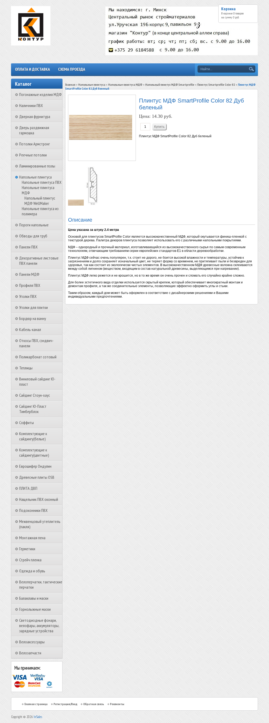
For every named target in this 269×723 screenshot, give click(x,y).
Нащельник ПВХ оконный (38, 499)
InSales (38, 717)
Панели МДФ (29, 274)
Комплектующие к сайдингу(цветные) (34, 452)
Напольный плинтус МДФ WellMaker (39, 200)
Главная (70, 84)
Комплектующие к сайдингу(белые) (33, 436)
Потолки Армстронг (34, 143)
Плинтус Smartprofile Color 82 (216, 84)
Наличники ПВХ (31, 105)
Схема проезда (71, 69)
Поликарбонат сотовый (37, 356)
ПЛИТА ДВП (28, 488)
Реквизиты (117, 704)
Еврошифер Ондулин (35, 466)
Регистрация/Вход (65, 704)
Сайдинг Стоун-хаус (34, 395)
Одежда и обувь (32, 570)
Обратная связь (93, 704)
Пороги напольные (34, 224)
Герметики (27, 548)
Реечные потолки (33, 154)
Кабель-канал (30, 329)
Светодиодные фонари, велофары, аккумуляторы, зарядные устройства (39, 625)
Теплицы (26, 367)
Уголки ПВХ (28, 296)
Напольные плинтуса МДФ (125, 84)
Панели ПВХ (28, 247)
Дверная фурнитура (34, 116)
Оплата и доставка (32, 69)
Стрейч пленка (30, 559)
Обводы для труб (33, 235)
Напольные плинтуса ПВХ (41, 182)
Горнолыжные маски (35, 609)
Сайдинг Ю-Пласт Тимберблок (32, 409)
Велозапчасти (30, 652)
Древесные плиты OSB (36, 477)
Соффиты (26, 422)
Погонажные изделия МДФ (40, 94)
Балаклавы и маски (33, 598)
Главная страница (36, 704)
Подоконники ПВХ (33, 510)
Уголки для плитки (33, 307)
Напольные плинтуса (35, 177)
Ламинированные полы (37, 166)
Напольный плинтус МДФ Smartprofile (169, 84)
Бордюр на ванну (32, 318)
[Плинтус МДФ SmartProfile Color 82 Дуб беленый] (76, 204)
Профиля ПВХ (29, 285)
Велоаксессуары (32, 641)
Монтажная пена (32, 537)
